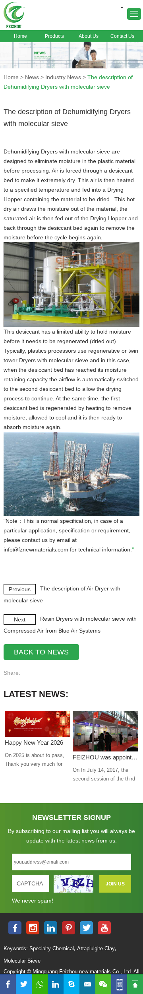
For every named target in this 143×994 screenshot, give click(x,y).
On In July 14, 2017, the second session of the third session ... (104, 775)
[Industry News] (71, 55)
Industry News (63, 77)
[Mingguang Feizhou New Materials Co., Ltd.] (14, 15)
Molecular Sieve (22, 961)
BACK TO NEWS (41, 652)
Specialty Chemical (51, 948)
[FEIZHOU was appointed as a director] (105, 731)
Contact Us (122, 36)
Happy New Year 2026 (34, 742)
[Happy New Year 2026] (37, 723)
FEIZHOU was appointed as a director (105, 757)
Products (54, 36)
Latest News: (36, 694)
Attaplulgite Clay (96, 948)
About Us (89, 36)
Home (20, 36)
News (32, 77)
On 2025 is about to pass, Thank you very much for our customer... (34, 760)
